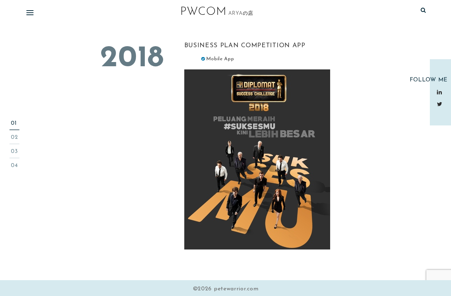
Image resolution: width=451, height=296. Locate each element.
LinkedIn (440, 91)
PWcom (203, 12)
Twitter (440, 103)
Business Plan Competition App (244, 46)
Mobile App (220, 59)
